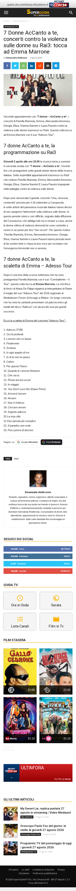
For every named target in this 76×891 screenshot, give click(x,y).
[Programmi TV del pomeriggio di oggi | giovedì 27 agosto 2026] (11, 848)
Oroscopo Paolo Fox (30, 834)
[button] (71, 12)
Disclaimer (24, 873)
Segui (67, 556)
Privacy (61, 869)
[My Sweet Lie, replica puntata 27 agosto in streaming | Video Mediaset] (11, 814)
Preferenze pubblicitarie (45, 873)
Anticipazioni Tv (21, 20)
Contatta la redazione (43, 869)
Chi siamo (13, 869)
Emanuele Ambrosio (16, 57)
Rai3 (16, 458)
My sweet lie (26, 817)
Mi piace (65, 549)
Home (7, 20)
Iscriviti (65, 571)
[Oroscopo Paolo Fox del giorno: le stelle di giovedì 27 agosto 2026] (11, 831)
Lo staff (25, 869)
